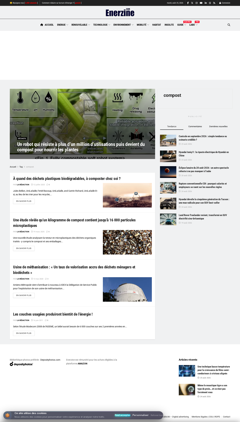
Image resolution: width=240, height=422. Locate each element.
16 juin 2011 (38, 320)
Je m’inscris (213, 412)
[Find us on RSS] (214, 3)
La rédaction (27, 156)
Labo (193, 24)
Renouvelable (79, 24)
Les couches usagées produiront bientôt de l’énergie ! (53, 314)
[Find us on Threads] (210, 3)
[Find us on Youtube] (201, 3)
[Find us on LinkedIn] (206, 3)
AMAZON (82, 363)
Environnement (122, 24)
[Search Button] (229, 25)
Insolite (169, 24)
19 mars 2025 (38, 232)
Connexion (225, 3)
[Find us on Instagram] (197, 3)
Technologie (100, 24)
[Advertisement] (120, 55)
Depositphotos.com (50, 359)
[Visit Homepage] (120, 12)
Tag (21, 167)
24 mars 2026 (42, 156)
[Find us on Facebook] (188, 3)
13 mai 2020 (38, 279)
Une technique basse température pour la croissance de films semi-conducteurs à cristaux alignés (214, 370)
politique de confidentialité (116, 418)
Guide (181, 24)
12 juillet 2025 (39, 185)
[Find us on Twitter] (192, 3)
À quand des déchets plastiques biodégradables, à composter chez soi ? (67, 178)
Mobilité (141, 24)
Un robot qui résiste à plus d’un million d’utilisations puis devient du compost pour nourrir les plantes (81, 146)
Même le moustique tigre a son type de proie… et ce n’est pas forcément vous (212, 389)
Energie (61, 24)
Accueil (49, 24)
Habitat (156, 24)
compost (30, 167)
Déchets (22, 138)
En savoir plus (25, 201)
